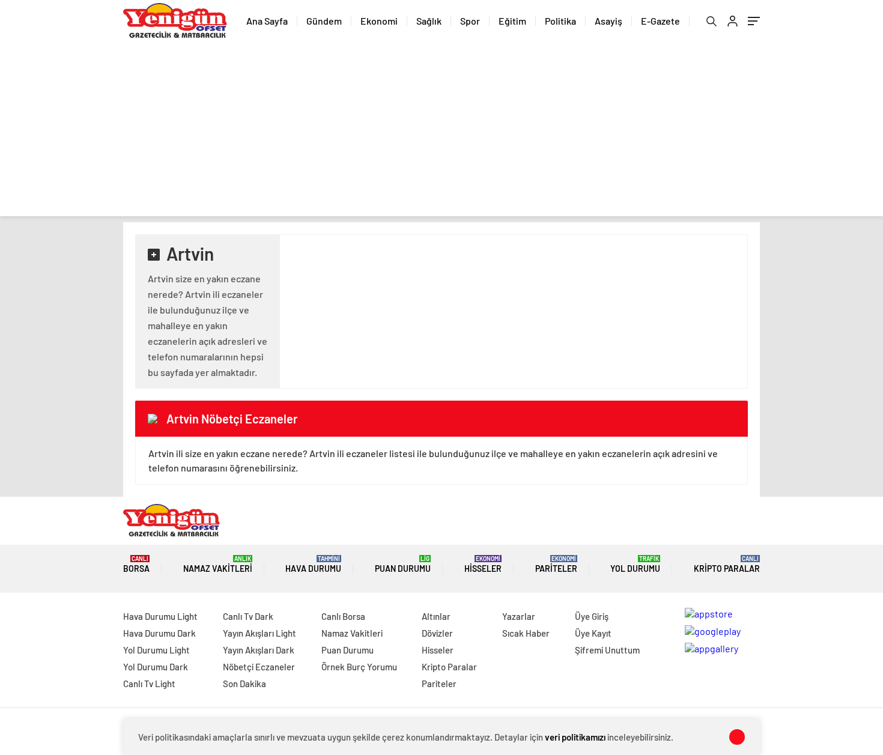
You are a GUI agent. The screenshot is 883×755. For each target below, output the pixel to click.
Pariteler (556, 564)
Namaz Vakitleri (217, 564)
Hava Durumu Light (160, 616)
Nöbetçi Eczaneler (259, 666)
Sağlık (429, 20)
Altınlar (436, 616)
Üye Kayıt (593, 633)
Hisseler (483, 564)
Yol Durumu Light (156, 649)
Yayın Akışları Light (259, 633)
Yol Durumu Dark (155, 666)
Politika (560, 20)
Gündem (324, 20)
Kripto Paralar (727, 564)
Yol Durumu (635, 564)
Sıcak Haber (526, 633)
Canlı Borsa (343, 616)
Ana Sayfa (267, 20)
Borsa (136, 564)
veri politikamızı (575, 737)
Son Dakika (244, 683)
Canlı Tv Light (149, 683)
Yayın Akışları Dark (258, 649)
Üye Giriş (591, 616)
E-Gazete (660, 20)
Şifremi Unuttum (607, 649)
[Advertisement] (441, 132)
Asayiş (608, 20)
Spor (470, 20)
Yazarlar (518, 616)
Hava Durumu (313, 564)
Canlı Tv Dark (248, 616)
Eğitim (512, 20)
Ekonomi (379, 20)
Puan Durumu (403, 564)
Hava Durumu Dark (159, 633)
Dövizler (437, 633)
